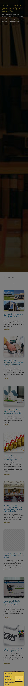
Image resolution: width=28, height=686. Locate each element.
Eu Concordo (18, 678)
